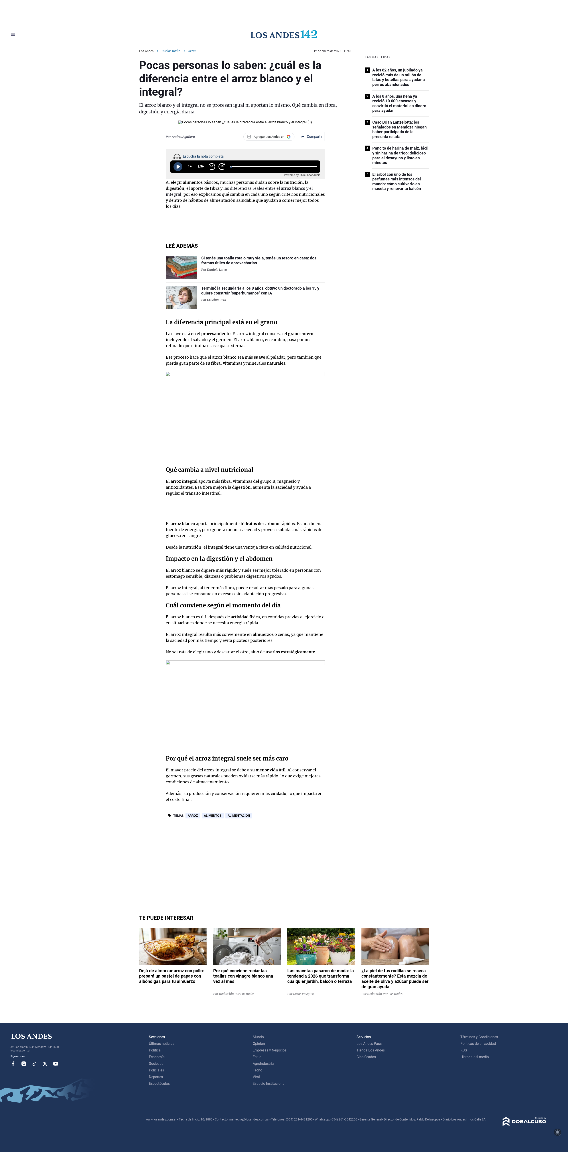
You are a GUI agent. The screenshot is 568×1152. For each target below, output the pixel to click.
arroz (193, 815)
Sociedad (156, 1063)
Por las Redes (171, 51)
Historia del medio (474, 1057)
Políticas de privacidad (478, 1043)
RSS (463, 1050)
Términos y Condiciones (479, 1037)
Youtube (55, 1063)
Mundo (258, 1037)
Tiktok (34, 1063)
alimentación (239, 815)
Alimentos (212, 815)
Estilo (257, 1057)
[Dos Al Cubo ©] (524, 1125)
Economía (157, 1057)
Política (155, 1050)
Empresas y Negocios (269, 1050)
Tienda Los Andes (371, 1050)
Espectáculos (159, 1083)
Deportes (156, 1077)
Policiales (156, 1070)
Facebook (13, 1063)
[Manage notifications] (557, 1132)
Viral (256, 1077)
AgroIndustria (263, 1063)
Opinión (259, 1043)
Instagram (23, 1063)
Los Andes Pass (369, 1043)
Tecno (257, 1070)
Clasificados (366, 1057)
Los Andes (146, 51)
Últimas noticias (161, 1043)
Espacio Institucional (269, 1083)
